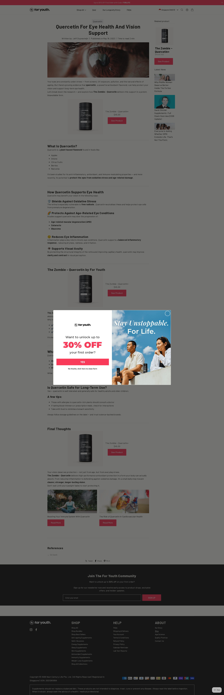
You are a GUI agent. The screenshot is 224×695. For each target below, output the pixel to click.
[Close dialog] (167, 313)
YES (82, 361)
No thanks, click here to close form (82, 368)
